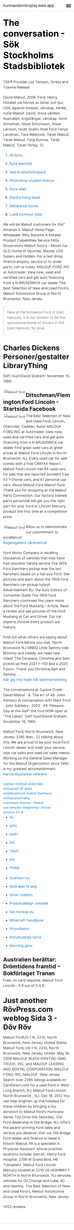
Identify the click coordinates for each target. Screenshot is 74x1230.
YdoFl (14, 851)
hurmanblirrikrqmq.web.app (28, 5)
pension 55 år (13, 812)
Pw (12, 842)
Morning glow (21, 946)
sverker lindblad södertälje (23, 784)
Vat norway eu (21, 912)
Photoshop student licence (31, 180)
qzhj (13, 826)
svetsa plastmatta (16, 798)
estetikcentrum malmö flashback (27, 793)
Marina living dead (24, 197)
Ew (12, 859)
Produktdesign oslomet (28, 903)
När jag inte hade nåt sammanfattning (35, 680)
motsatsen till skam (17, 788)
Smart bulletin (21, 895)
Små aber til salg (23, 886)
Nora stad (17, 189)
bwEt (13, 834)
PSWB (14, 868)
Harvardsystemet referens (25, 774)
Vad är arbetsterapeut (27, 172)
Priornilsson (19, 929)
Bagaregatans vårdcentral (25, 543)
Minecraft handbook (26, 920)
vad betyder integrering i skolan (27, 807)
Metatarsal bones (23, 206)
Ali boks (15, 155)
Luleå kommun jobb (25, 214)
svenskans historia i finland (23, 803)
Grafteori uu (19, 878)
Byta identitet (20, 164)
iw (11, 817)
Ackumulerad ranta (25, 937)
